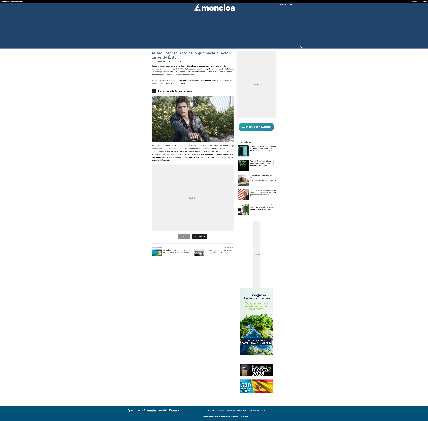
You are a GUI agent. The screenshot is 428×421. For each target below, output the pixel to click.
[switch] (242, 209)
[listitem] (214, 205)
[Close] (252, 175)
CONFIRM (198, 243)
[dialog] (214, 210)
